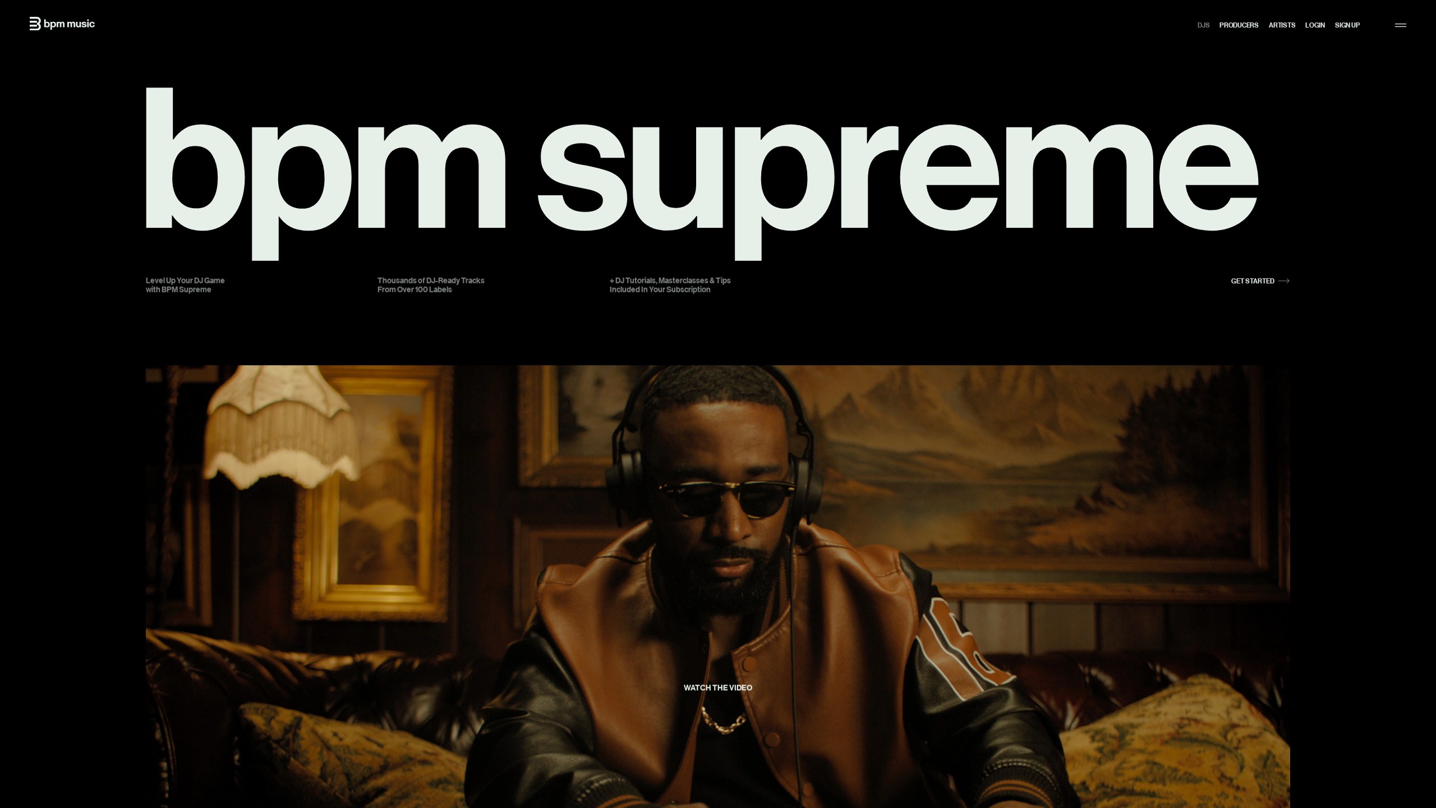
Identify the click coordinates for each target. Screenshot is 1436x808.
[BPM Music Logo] (62, 23)
